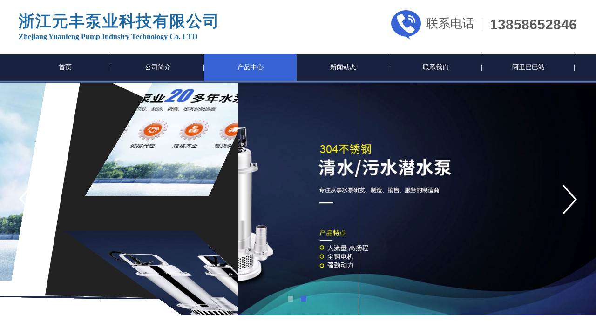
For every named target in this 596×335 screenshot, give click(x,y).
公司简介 (158, 67)
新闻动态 (343, 67)
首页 (65, 67)
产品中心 (250, 67)
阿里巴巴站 (528, 67)
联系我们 (436, 67)
